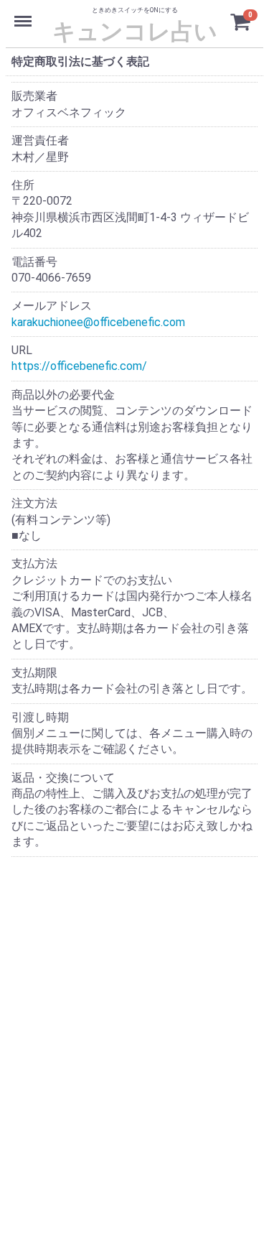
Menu (25, 13)
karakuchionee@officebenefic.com (98, 322)
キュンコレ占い (134, 30)
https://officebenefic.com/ (79, 367)
